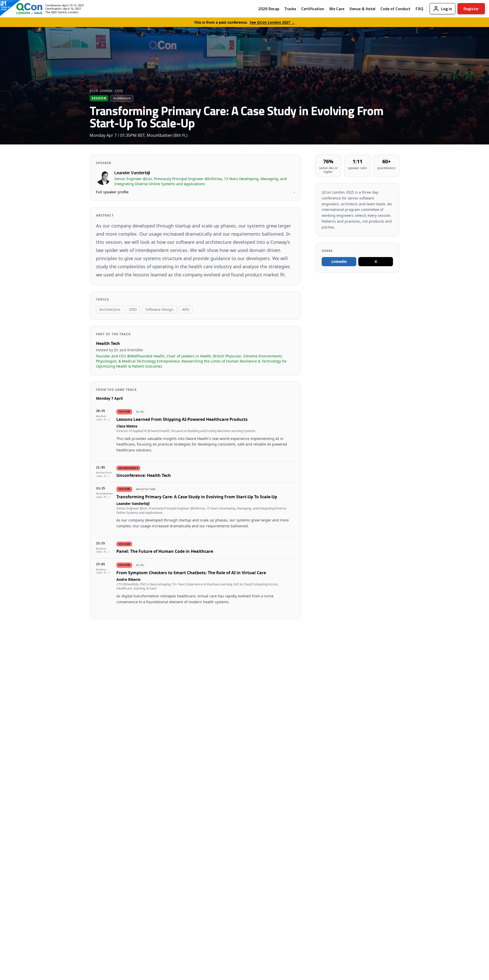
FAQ (419, 9)
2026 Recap (268, 9)
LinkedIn (339, 261)
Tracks (290, 9)
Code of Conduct (396, 9)
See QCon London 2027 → (272, 22)
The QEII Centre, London (61, 12)
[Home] (25, 8)
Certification (312, 9)
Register (471, 9)
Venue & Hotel (362, 9)
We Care (336, 9)
